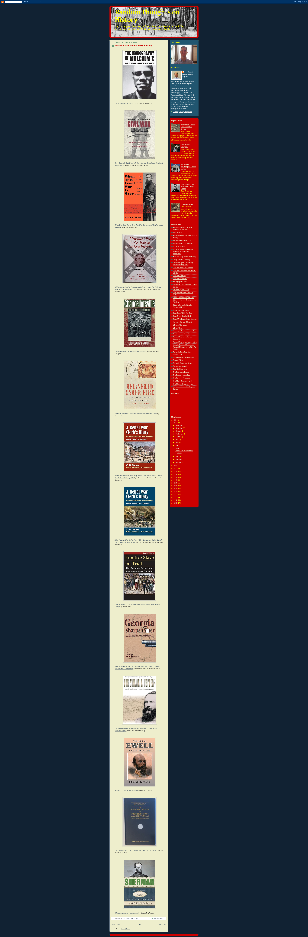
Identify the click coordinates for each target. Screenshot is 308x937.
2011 (176, 497)
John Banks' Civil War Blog (182, 313)
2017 (176, 480)
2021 (176, 469)
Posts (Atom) (125, 929)
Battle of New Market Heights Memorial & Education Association (183, 252)
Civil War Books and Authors (183, 268)
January (179, 462)
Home (139, 924)
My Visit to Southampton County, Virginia (188, 167)
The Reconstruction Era (181, 375)
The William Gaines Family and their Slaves (188, 127)
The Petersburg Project (181, 372)
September (180, 434)
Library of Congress (180, 325)
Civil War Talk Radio (180, 279)
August (178, 437)
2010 (176, 500)
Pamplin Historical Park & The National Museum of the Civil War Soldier (184, 347)
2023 (176, 423)
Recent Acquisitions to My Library (133, 45)
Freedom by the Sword (181, 290)
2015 (176, 486)
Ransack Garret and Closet (182, 363)
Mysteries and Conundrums (182, 334)
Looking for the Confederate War (184, 331)
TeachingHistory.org (180, 369)
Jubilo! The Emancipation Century (185, 319)
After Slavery (177, 232)
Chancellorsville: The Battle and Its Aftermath (130, 351)
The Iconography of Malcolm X (125, 103)
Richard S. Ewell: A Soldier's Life (126, 790)
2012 (176, 494)
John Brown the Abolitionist (182, 316)
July (177, 440)
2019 (176, 474)
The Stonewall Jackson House (183, 384)
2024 (176, 420)
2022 (176, 466)
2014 (176, 489)
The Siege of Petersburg (181, 378)
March (178, 456)
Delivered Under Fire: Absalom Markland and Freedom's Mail (136, 414)
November (179, 428)
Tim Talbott (189, 72)
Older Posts (162, 924)
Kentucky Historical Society (182, 322)
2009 (176, 503)
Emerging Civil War (179, 282)
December (179, 425)
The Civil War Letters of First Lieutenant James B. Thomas (135, 850)
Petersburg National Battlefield (183, 357)
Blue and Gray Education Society (184, 257)
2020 (176, 471)
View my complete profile (182, 112)
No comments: (159, 918)
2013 (176, 492)
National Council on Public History (185, 342)
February (179, 459)
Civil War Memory (179, 276)
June (177, 442)
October (179, 431)
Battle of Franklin (179, 246)
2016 (176, 483)
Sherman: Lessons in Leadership (126, 913)
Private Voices (178, 360)
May (177, 445)
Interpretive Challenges (181, 310)
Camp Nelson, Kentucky (181, 260)
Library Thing (177, 328)
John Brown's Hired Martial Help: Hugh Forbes (187, 187)
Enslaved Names (187, 204)
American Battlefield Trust (182, 241)
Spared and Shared (179, 366)
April (177, 448)
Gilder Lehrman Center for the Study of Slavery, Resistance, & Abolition (184, 300)
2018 (176, 477)
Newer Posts (115, 924)
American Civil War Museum (183, 243)
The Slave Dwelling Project (182, 381)
